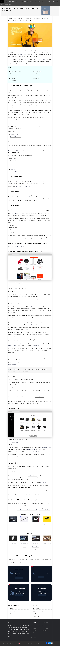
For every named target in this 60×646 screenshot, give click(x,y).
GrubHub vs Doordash (32, 509)
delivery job (22, 54)
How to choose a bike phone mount (23, 186)
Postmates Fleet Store (34, 451)
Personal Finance (8, 4)
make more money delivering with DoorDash (21, 310)
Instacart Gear (36, 78)
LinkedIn (35, 613)
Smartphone (13, 73)
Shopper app (43, 482)
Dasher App (12, 169)
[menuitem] (2, 1)
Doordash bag (15, 288)
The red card (13, 286)
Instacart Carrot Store (13, 473)
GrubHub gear (36, 73)
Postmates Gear (36, 76)
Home (2, 1)
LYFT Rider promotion (19, 577)
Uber (9, 1)
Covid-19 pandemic (12, 345)
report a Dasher (22, 296)
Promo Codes (37, 1)
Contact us (12, 611)
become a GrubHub (12, 150)
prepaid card (15, 442)
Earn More (48, 1)
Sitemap (44, 635)
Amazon (25, 1)
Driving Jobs (33, 628)
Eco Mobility (33, 632)
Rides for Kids (54, 1)
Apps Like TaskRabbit (19, 595)
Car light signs (13, 80)
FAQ (43, 1)
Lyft (5, 1)
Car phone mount (14, 76)
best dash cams (17, 371)
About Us (12, 613)
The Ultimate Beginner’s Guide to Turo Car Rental (35, 544)
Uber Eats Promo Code (41, 595)
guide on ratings (18, 240)
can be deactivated (25, 299)
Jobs (2, 4)
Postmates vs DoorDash (44, 509)
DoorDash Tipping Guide (15, 136)
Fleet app (12, 167)
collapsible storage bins (26, 494)
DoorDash (20, 1)
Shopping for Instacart (32, 475)
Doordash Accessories (37, 71)
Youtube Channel (36, 616)
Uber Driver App (14, 171)
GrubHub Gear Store (39, 396)
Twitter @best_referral (38, 611)
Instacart (31, 1)
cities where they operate (45, 447)
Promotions (33, 630)
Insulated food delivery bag (16, 71)
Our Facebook (36, 608)
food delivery (44, 59)
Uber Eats (14, 1)
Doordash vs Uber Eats (22, 509)
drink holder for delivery (30, 196)
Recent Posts (13, 608)
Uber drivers (17, 213)
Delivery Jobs (34, 626)
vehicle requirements (31, 449)
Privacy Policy (45, 628)
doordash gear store (37, 345)
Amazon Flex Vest (20, 246)
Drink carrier (13, 78)
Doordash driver (26, 150)
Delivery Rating (34, 306)
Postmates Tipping (14, 134)
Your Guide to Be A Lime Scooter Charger (24, 544)
